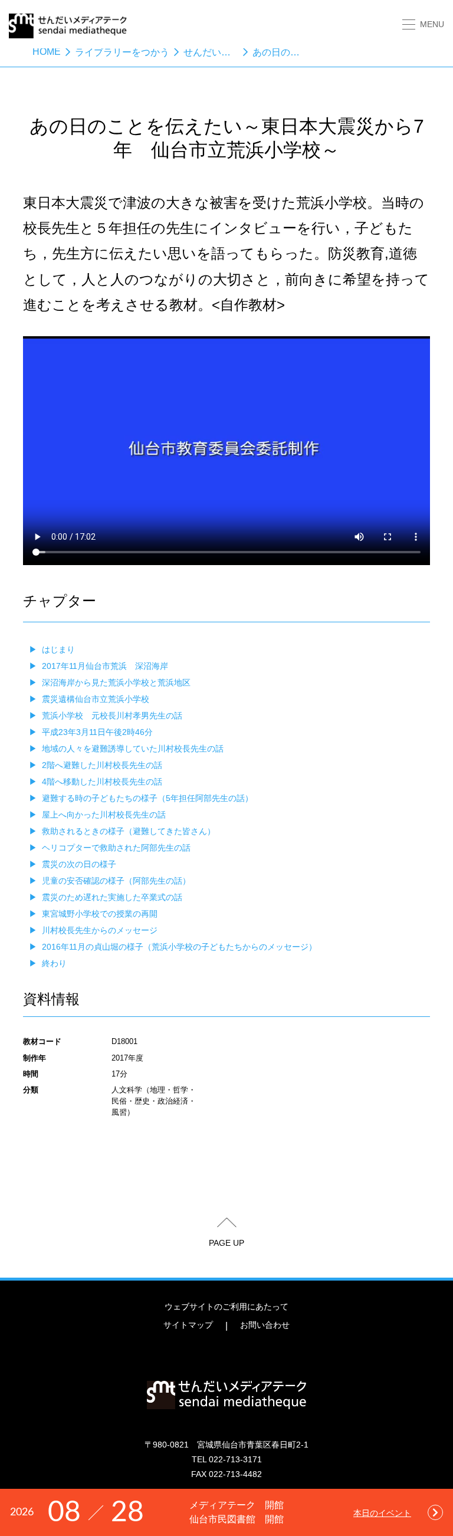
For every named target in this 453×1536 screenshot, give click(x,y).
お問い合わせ (265, 1325)
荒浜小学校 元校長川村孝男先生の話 (112, 715)
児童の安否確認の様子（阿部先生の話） (116, 880)
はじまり (58, 649)
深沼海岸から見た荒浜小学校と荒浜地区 (116, 682)
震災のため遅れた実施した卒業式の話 (112, 897)
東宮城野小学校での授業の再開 (99, 913)
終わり (54, 963)
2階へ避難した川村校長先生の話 (102, 765)
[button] (423, 24)
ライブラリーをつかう (122, 52)
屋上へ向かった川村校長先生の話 (104, 814)
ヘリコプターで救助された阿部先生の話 (116, 847)
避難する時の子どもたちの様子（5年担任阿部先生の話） (147, 798)
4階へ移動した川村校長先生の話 (102, 781)
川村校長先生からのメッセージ (99, 930)
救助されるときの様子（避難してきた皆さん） (128, 831)
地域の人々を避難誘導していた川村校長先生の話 (133, 748)
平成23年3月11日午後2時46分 (97, 732)
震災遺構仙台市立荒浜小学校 (95, 699)
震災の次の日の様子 (79, 864)
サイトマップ (188, 1325)
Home (46, 52)
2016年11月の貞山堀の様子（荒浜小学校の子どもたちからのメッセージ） (179, 946)
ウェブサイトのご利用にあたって (226, 1306)
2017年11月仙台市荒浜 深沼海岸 (105, 666)
